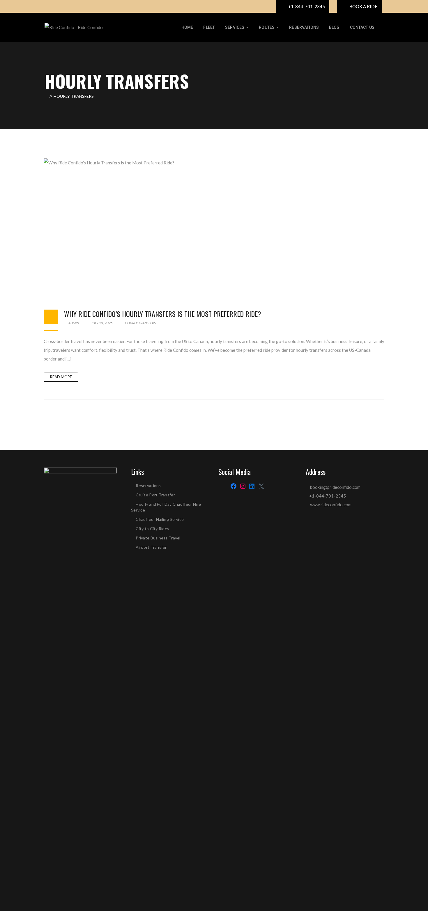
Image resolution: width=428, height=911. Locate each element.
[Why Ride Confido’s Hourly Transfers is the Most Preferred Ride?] (214, 228)
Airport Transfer (151, 547)
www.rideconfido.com (330, 504)
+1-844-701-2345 (327, 495)
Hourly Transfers (140, 323)
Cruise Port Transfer (155, 494)
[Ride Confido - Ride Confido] (74, 26)
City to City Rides (153, 528)
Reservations (148, 485)
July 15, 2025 (102, 323)
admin (73, 323)
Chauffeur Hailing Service (160, 519)
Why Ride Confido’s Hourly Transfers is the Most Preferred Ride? (162, 313)
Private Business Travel (158, 537)
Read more (61, 376)
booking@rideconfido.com (334, 487)
